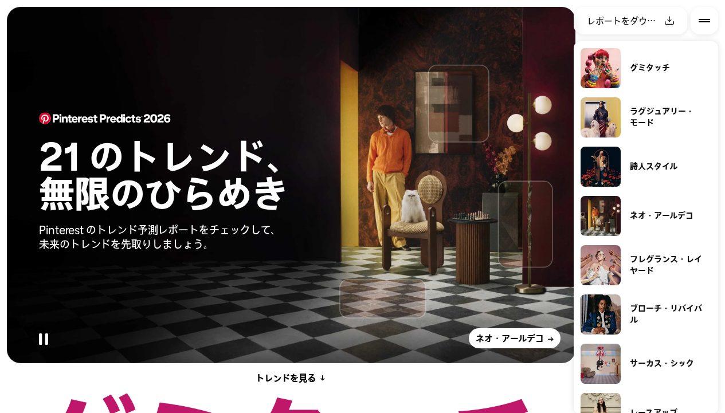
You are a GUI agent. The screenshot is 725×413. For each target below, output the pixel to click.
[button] (81, 89)
